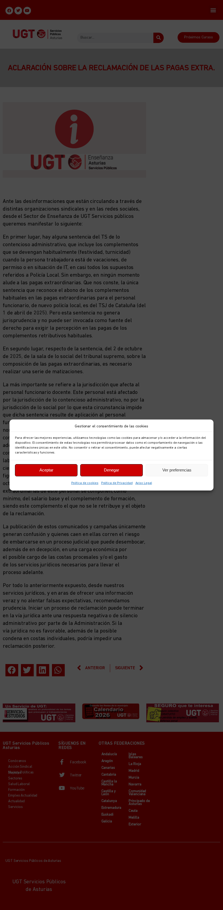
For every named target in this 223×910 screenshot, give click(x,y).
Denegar (111, 470)
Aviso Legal (143, 483)
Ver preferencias (176, 470)
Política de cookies (84, 483)
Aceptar (46, 470)
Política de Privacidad (117, 483)
